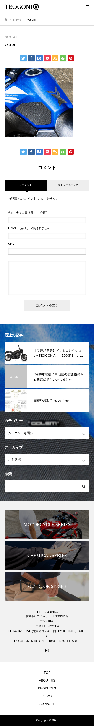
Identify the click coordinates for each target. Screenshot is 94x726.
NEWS (47, 696)
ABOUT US (47, 680)
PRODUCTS (47, 688)
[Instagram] (47, 650)
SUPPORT (47, 704)
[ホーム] (6, 19)
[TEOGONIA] (42, 6)
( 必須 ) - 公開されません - (29, 228)
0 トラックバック (68, 185)
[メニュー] (87, 7)
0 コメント (26, 185)
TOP (47, 672)
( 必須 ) (27, 212)
